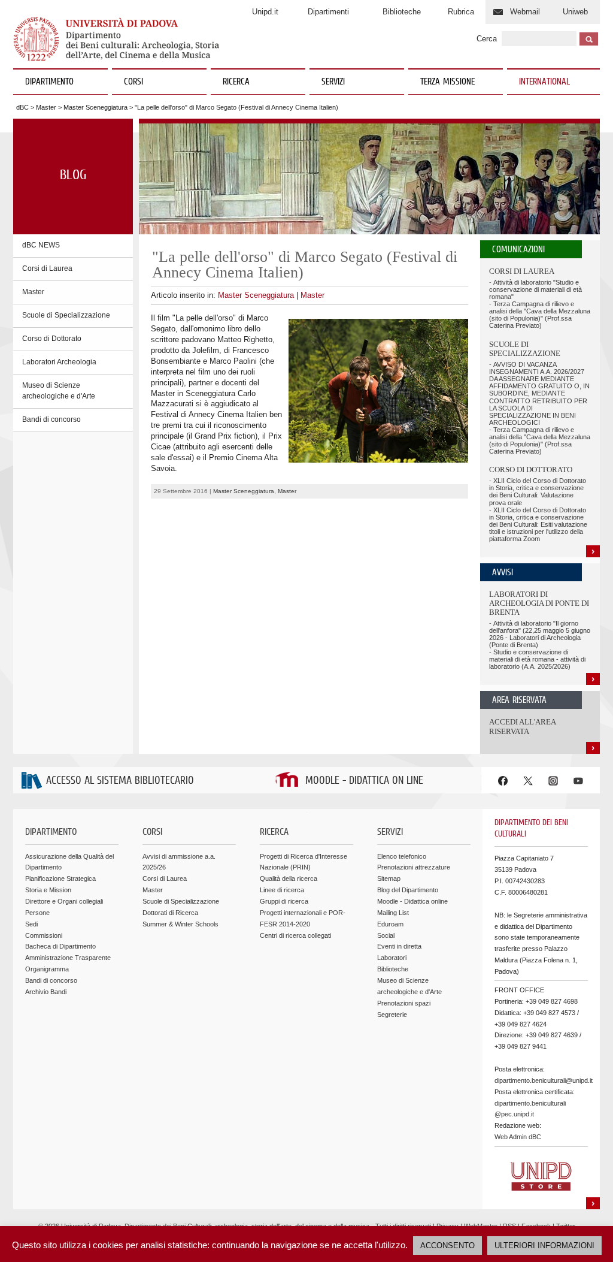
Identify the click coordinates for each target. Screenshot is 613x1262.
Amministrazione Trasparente (68, 957)
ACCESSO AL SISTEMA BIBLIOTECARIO (120, 781)
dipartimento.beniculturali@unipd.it (543, 1080)
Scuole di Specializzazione (66, 315)
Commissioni (43, 935)
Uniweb (575, 11)
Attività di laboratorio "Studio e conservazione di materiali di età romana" (535, 289)
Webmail (525, 11)
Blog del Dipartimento (407, 889)
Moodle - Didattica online (412, 901)
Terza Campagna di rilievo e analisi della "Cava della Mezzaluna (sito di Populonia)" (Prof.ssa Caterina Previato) (539, 314)
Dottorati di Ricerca (170, 912)
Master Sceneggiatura (95, 107)
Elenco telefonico (401, 856)
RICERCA (236, 82)
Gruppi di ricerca (284, 901)
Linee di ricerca (282, 889)
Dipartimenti (328, 11)
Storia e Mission (48, 889)
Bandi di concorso (51, 419)
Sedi (31, 924)
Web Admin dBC (517, 1136)
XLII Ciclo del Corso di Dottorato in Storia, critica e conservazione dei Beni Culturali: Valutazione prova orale (537, 491)
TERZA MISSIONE (447, 82)
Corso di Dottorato (51, 338)
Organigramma (47, 969)
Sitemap (388, 878)
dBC (22, 107)
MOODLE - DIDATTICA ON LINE (364, 781)
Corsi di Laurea (47, 268)
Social (385, 935)
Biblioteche (402, 11)
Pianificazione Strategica (60, 878)
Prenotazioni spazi (403, 1003)
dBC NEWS (41, 245)
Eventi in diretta (399, 946)
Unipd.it (265, 11)
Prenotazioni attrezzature (413, 867)
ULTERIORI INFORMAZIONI (544, 1245)
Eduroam (390, 924)
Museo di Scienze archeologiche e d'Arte (58, 391)
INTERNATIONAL (544, 82)
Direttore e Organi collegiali (64, 901)
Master (46, 107)
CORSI (133, 82)
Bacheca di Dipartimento (60, 946)
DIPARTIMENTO (49, 82)
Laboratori (391, 957)
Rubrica (461, 11)
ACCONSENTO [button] (447, 1245)
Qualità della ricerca (288, 878)
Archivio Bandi (45, 991)
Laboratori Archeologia (59, 362)
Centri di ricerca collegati (295, 935)
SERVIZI (333, 82)
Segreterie (392, 1014)
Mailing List (393, 912)
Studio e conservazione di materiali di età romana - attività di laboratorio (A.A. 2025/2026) (537, 659)
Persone (37, 912)
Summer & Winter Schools (180, 924)
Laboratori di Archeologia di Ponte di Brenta (539, 603)
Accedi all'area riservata (522, 726)
